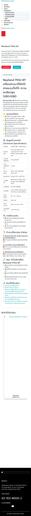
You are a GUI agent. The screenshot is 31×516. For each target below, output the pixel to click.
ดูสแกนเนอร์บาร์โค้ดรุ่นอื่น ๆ (12, 286)
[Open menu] (3, 33)
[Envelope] (13, 506)
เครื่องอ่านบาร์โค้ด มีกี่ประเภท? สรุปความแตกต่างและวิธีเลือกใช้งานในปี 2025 (15, 291)
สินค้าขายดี (7, 21)
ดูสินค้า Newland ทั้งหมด (11, 288)
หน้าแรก (6, 5)
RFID (6, 18)
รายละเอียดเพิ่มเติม (7, 75)
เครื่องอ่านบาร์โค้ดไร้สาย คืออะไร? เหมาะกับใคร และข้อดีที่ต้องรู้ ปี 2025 (16, 298)
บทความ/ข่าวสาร (8, 22)
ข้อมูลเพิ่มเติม (6, 67)
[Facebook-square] (3, 506)
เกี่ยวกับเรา (7, 7)
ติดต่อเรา (6, 24)
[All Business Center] (15, 2)
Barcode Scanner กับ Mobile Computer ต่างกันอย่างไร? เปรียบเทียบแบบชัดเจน (16, 302)
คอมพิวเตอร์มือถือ (9, 16)
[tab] (15, 74)
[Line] (8, 506)
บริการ (5, 8)
